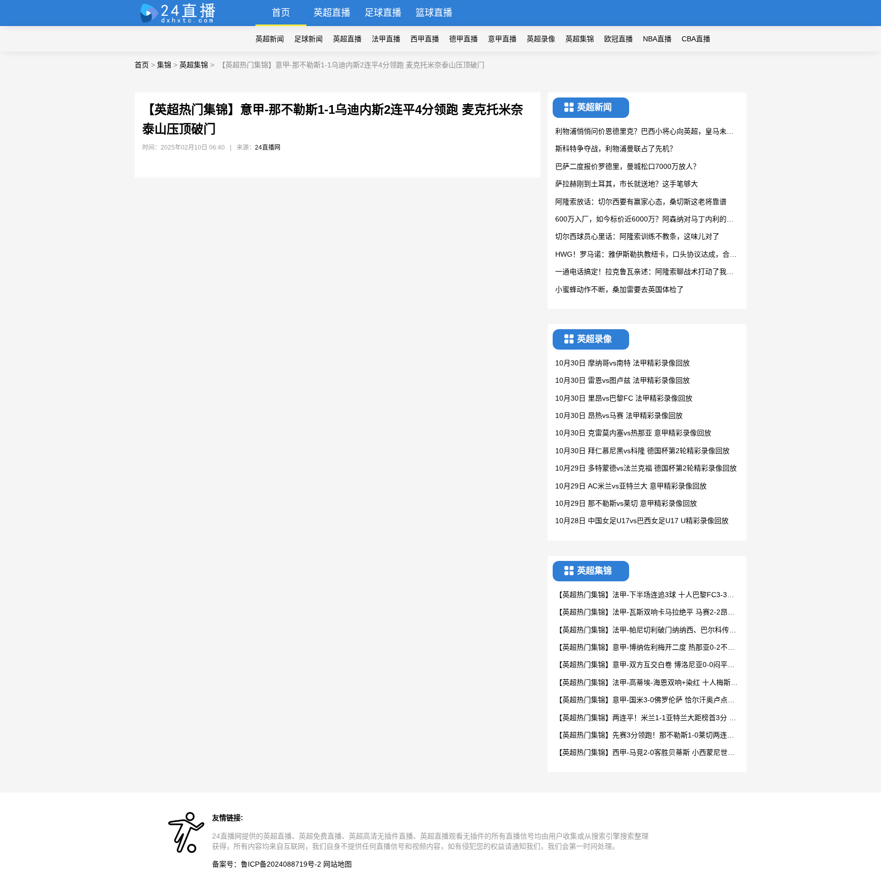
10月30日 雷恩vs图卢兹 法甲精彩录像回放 (622, 380)
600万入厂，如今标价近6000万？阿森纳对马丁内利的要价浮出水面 (644, 220)
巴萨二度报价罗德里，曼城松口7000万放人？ (627, 166)
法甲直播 (386, 39)
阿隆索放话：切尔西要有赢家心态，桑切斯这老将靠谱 (641, 202)
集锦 (164, 65)
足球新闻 (308, 39)
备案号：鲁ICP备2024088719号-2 (266, 864)
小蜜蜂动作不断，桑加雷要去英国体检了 (619, 289)
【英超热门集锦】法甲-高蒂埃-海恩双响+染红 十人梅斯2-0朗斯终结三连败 (646, 683)
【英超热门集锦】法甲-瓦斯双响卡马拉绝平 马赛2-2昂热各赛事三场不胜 (645, 613)
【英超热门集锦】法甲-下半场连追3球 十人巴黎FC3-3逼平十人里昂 (644, 595)
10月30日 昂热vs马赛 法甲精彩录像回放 (619, 415)
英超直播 (332, 13)
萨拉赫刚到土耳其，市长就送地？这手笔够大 (626, 184)
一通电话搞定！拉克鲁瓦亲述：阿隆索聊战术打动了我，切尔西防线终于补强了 (644, 272)
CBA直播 (696, 39)
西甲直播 (424, 39)
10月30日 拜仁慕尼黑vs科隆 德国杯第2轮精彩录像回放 (642, 451)
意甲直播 (502, 39)
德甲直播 (463, 39)
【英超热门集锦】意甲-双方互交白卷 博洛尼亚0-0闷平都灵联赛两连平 (645, 665)
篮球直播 (434, 13)
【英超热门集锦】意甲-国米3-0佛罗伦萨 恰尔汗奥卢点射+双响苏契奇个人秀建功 (645, 700)
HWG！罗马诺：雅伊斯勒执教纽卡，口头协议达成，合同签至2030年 (646, 255)
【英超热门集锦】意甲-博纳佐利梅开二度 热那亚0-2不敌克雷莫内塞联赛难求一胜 (645, 648)
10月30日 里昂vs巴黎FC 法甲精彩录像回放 (623, 398)
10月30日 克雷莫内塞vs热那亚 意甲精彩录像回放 (633, 433)
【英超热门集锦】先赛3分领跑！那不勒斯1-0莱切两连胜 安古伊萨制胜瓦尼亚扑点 (644, 736)
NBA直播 (657, 39)
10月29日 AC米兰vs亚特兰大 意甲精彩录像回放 (631, 486)
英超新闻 (269, 39)
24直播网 (267, 147)
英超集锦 (579, 39)
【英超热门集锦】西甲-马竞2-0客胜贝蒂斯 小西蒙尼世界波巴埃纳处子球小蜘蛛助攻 (645, 753)
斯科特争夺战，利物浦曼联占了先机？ (616, 148)
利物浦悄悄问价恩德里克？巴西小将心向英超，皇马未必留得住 (644, 132)
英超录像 (541, 39)
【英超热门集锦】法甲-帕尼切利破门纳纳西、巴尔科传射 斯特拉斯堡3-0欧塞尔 (645, 630)
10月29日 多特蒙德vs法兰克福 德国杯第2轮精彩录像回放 (646, 468)
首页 (281, 13)
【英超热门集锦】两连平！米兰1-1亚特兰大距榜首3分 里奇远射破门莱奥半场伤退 (645, 718)
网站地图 (337, 864)
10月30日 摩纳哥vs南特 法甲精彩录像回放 (622, 363)
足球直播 (383, 13)
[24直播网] (182, 23)
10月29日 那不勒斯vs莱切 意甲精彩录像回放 (626, 503)
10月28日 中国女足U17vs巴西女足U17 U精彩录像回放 (642, 521)
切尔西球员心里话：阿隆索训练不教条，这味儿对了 (637, 236)
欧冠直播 (618, 39)
